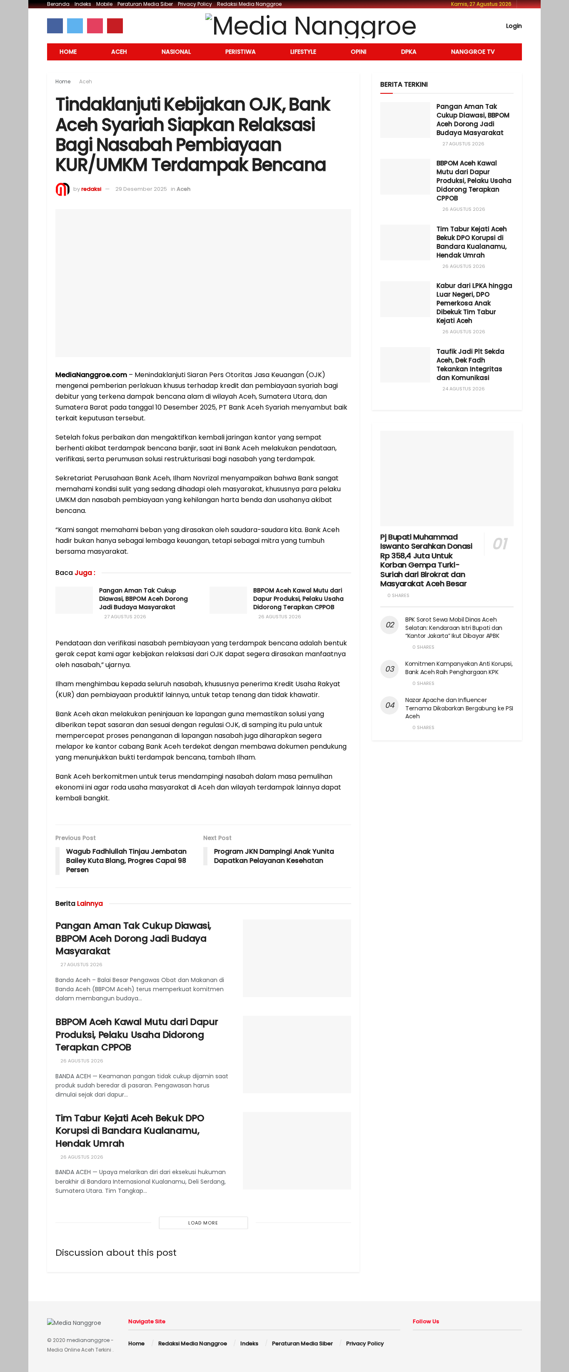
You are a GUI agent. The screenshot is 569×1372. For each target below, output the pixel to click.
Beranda (58, 3)
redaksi (91, 189)
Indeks (83, 3)
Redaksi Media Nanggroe (249, 3)
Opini (359, 51)
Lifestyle (303, 51)
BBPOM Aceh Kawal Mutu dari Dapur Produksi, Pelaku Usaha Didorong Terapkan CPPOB (298, 598)
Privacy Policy (195, 3)
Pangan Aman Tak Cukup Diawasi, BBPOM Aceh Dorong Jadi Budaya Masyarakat (143, 598)
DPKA (409, 51)
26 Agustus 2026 (279, 616)
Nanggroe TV (473, 51)
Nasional (176, 51)
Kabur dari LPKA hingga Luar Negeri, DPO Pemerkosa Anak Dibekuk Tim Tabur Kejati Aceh (474, 303)
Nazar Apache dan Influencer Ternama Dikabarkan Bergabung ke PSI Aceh (459, 708)
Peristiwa (240, 51)
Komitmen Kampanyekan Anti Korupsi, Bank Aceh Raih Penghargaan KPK (458, 668)
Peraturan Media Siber (145, 3)
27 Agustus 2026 (124, 616)
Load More (203, 1223)
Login (513, 26)
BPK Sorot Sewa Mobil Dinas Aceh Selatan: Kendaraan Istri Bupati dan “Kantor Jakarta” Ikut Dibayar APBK (453, 627)
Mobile (104, 3)
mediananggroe (88, 1340)
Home (68, 51)
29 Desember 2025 (141, 189)
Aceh (119, 51)
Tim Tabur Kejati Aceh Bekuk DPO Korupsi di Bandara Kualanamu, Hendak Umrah (129, 1131)
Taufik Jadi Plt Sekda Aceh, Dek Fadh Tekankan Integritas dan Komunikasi (470, 364)
